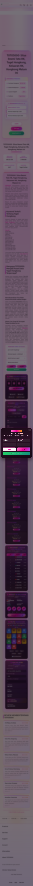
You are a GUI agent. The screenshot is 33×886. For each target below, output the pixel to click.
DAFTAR (23, 449)
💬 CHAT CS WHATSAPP (16, 453)
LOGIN (9, 449)
